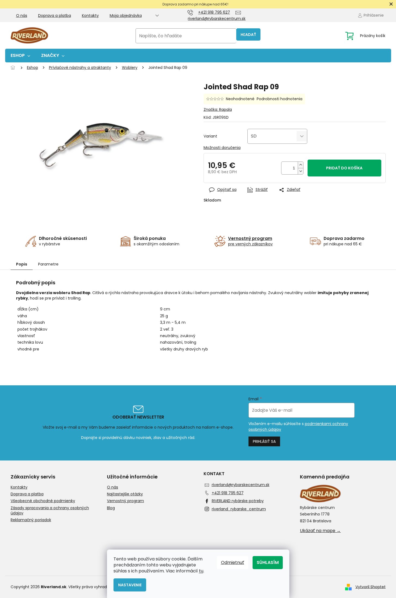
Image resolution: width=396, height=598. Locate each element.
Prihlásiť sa (264, 441)
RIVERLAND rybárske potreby (238, 501)
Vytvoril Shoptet (370, 586)
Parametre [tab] (48, 264)
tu (201, 571)
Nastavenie (130, 585)
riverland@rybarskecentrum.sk (240, 484)
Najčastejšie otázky (125, 494)
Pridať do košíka (344, 168)
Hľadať (248, 34)
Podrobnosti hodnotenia (279, 99)
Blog (111, 508)
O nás (21, 15)
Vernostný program (125, 501)
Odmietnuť (232, 562)
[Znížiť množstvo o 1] (300, 171)
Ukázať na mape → (320, 531)
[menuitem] (20, 55)
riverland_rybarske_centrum (239, 509)
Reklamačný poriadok (31, 520)
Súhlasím (268, 562)
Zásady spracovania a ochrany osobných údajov (50, 510)
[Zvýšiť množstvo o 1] (300, 165)
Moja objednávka (126, 15)
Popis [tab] (21, 264)
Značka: (218, 109)
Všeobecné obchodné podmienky (43, 501)
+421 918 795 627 (228, 493)
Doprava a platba (54, 15)
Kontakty (90, 15)
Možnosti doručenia (222, 147)
